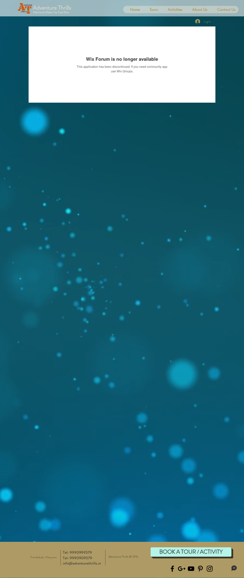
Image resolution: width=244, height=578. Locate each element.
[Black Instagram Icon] (210, 569)
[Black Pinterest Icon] (200, 569)
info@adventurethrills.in (82, 563)
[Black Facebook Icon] (172, 569)
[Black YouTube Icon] (191, 569)
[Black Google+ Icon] (182, 569)
